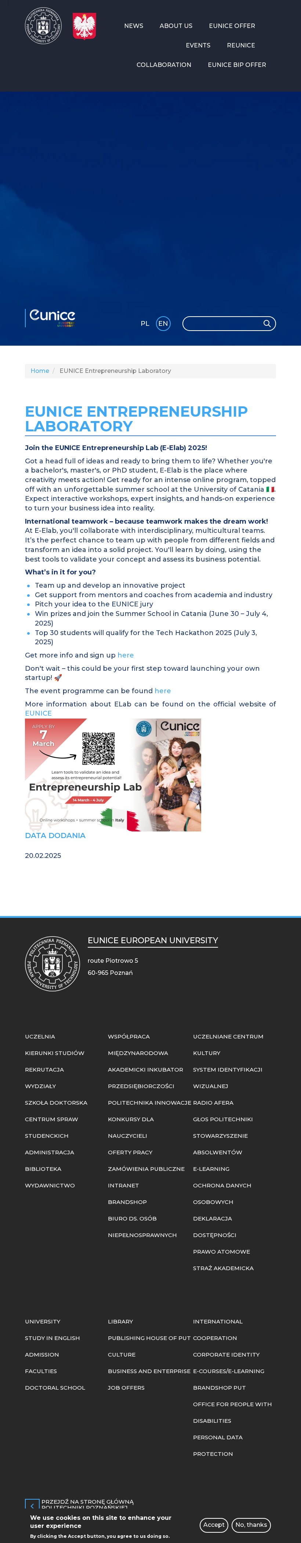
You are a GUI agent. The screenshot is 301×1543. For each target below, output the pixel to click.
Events (198, 45)
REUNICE (241, 45)
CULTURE (121, 1354)
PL (145, 324)
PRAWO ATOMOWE (221, 1251)
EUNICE (54, 318)
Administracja (49, 1152)
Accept (214, 1524)
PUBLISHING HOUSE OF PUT (149, 1337)
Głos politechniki (223, 1119)
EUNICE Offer (232, 25)
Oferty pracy (130, 1152)
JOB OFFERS (126, 1387)
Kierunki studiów (54, 1053)
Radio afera (213, 1102)
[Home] (46, 25)
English (164, 325)
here (125, 655)
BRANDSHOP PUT (219, 1387)
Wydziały (40, 1086)
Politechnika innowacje (149, 1102)
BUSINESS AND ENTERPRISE (149, 1371)
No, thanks (251, 1524)
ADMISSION (42, 1354)
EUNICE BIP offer (237, 64)
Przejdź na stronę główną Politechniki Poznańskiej (87, 1505)
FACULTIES (41, 1371)
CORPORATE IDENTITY (226, 1354)
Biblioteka (43, 1168)
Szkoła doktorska (56, 1102)
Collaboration (164, 64)
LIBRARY (120, 1321)
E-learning (211, 1168)
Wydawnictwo (50, 1185)
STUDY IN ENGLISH (52, 1337)
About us (176, 25)
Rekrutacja (44, 1069)
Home (39, 370)
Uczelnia (40, 1036)
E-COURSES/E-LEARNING (228, 1371)
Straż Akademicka (223, 1268)
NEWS (133, 25)
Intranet (123, 1185)
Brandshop (127, 1201)
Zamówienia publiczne (146, 1168)
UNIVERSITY (42, 1321)
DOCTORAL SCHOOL (55, 1387)
